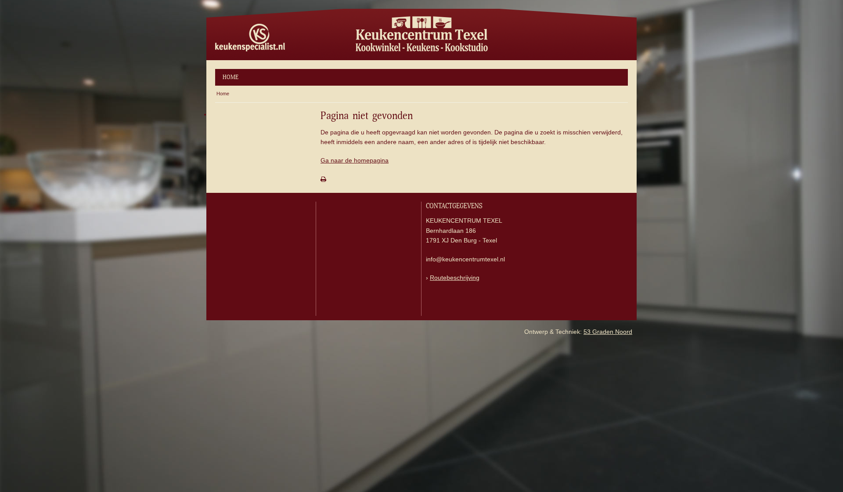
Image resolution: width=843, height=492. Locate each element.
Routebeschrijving (454, 277)
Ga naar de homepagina (355, 160)
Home (230, 77)
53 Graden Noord (608, 331)
